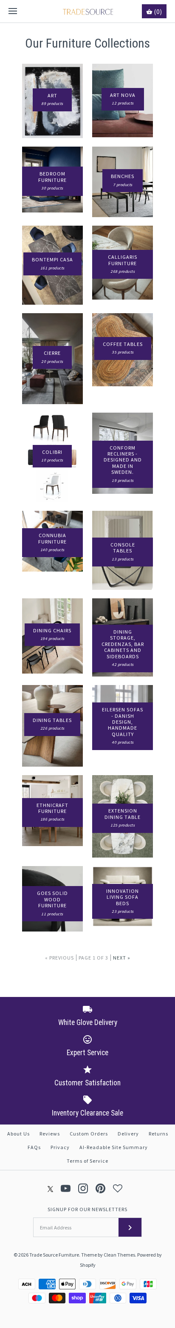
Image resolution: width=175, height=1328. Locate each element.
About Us (18, 1133)
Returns (158, 1133)
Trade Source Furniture (54, 1255)
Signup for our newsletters (87, 1209)
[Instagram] (83, 1188)
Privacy (60, 1147)
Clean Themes (119, 1255)
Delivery (128, 1133)
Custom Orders (89, 1133)
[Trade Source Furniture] (87, 11)
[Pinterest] (100, 1188)
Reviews (50, 1133)
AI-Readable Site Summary (113, 1147)
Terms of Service (87, 1161)
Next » (121, 957)
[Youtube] (66, 1188)
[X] (51, 1188)
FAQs (34, 1147)
